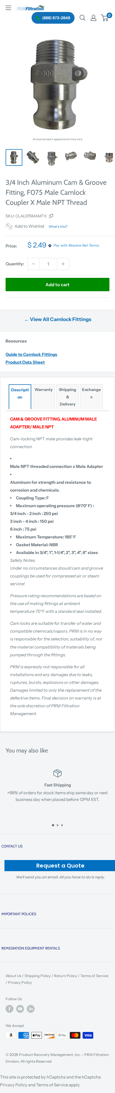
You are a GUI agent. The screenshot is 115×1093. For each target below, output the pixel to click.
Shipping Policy (38, 975)
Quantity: (15, 263)
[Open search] (83, 18)
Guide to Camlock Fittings (31, 354)
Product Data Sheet (25, 362)
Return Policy (65, 975)
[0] (104, 17)
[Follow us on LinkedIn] (31, 1009)
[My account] (93, 18)
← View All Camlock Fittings (57, 319)
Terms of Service (94, 975)
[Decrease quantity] (33, 264)
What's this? (58, 226)
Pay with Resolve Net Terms (76, 245)
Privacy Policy (20, 982)
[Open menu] (8, 8)
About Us (13, 975)
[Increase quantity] (63, 264)
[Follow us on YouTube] (20, 1009)
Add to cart (57, 284)
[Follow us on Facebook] (9, 1009)
